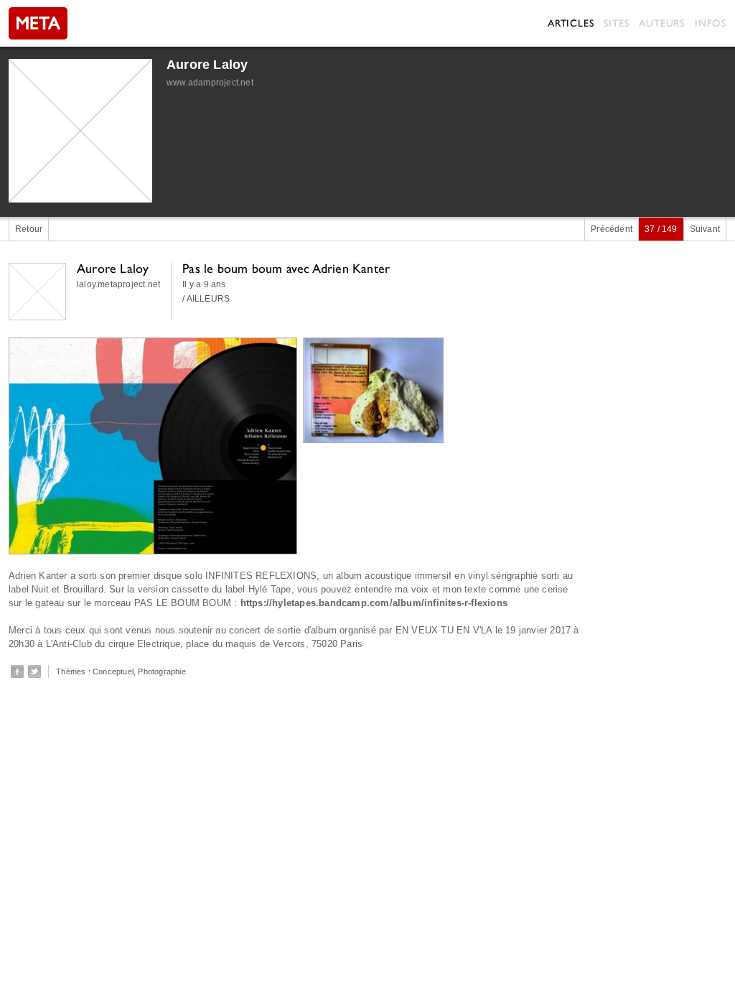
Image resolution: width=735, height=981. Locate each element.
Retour (28, 229)
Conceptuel (113, 671)
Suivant (705, 229)
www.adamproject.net (210, 83)
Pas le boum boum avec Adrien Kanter (286, 268)
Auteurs (662, 23)
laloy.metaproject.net (118, 284)
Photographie (161, 671)
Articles (571, 23)
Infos (710, 23)
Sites (616, 23)
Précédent (611, 229)
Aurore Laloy (207, 64)
